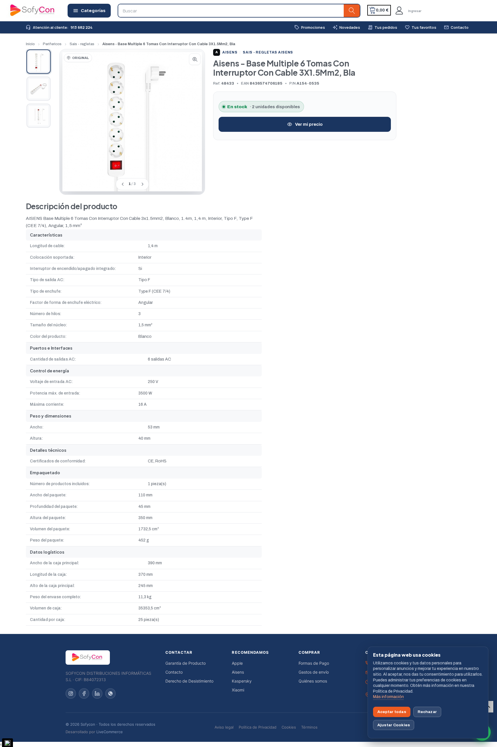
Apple (237, 663)
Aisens (238, 672)
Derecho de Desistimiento (189, 681)
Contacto (456, 27)
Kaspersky (242, 681)
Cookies (289, 727)
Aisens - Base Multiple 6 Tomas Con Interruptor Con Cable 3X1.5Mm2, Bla (168, 44)
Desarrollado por (94, 731)
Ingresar (414, 11)
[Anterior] (122, 184)
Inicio (30, 44)
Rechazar (427, 712)
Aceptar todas (391, 712)
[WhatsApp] (110, 693)
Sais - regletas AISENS (268, 52)
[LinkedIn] (97, 693)
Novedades (346, 27)
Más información (388, 697)
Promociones (309, 27)
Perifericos (52, 44)
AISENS (226, 52)
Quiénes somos (313, 681)
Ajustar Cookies (393, 725)
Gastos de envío (314, 672)
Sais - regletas (82, 44)
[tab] (38, 61)
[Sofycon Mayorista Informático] (25, 10)
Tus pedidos (382, 27)
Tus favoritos (420, 27)
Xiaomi (238, 689)
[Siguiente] (142, 184)
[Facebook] (84, 693)
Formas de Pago (314, 663)
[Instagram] (71, 693)
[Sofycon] (88, 657)
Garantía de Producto (185, 663)
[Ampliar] (194, 59)
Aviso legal (224, 727)
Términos (309, 727)
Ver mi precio (309, 124)
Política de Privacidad (257, 727)
